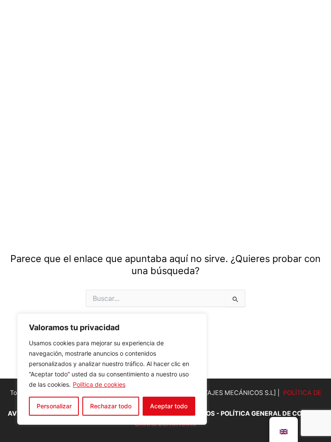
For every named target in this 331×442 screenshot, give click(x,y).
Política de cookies (99, 384)
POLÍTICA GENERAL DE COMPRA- (272, 413)
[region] (112, 369)
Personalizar (54, 406)
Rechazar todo (110, 406)
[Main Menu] (309, 95)
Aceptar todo (168, 406)
